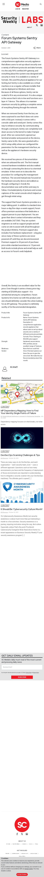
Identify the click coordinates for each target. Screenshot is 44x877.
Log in (17, 9)
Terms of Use (28, 672)
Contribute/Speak (15, 853)
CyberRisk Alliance (16, 844)
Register (25, 9)
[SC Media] (22, 4)
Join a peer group (33, 853)
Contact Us (24, 844)
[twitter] (37, 25)
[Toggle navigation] (3, 4)
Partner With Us (22, 856)
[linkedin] (41, 25)
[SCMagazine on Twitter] (22, 834)
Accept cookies (22, 874)
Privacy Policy (36, 672)
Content (5, 35)
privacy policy (29, 869)
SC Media (8, 844)
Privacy (36, 844)
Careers (31, 844)
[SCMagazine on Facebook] (17, 834)
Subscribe (22, 677)
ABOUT (29, 27)
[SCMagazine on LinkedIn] (27, 834)
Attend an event (24, 853)
